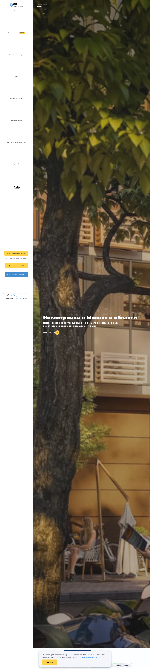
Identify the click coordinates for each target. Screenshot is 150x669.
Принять (49, 662)
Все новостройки (13, 33)
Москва (40, 7)
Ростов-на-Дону (42, 9)
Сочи (38, 11)
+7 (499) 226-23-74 (20, 298)
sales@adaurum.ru (19, 296)
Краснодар (41, 13)
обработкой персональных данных (89, 657)
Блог (16, 76)
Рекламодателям (16, 120)
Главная (16, 11)
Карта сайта (16, 164)
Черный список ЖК (16, 98)
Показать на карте (121, 665)
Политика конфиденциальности (16, 142)
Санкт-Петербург (43, 5)
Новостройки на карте (16, 55)
